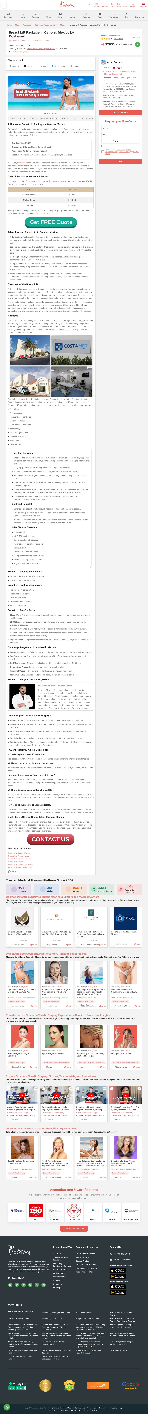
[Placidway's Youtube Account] (23, 1285)
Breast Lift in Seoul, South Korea (20, 867)
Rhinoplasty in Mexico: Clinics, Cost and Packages (90, 1054)
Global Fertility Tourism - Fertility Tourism (22, 1351)
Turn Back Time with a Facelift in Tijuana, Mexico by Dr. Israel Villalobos (125, 1108)
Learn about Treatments (86, 1268)
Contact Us (58, 1284)
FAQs (76, 118)
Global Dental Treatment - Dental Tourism (56, 1351)
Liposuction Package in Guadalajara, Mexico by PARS (124, 990)
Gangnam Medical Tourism (87, 1318)
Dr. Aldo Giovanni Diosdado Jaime (55, 685)
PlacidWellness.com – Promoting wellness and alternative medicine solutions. (23, 1335)
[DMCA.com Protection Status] (69, 1385)
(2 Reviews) (22, 941)
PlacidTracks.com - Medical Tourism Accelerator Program (122, 1319)
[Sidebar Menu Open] (3, 5)
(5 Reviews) (56, 941)
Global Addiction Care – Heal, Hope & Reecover (88, 1351)
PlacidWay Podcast (84, 1312)
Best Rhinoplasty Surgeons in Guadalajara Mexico (21, 1162)
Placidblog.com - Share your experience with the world (122, 1326)
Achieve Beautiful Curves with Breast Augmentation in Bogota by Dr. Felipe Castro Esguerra (21, 1108)
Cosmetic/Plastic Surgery (45, 25)
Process (33, 118)
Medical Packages (23, 25)
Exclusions (54, 118)
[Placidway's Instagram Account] (37, 1285)
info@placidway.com (123, 1259)
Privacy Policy (124, 152)
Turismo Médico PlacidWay (20, 1318)
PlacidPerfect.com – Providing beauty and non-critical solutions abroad (56, 1335)
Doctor (65, 118)
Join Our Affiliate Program (60, 1258)
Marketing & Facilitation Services (62, 1264)
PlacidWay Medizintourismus (20, 1311)
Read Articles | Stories (85, 1272)
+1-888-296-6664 (122, 1254)
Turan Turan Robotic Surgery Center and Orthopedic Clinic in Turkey (90, 934)
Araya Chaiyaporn (21, 52)
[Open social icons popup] (102, 44)
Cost (13, 118)
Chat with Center (120, 112)
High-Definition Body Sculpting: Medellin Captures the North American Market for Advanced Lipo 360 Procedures (91, 1163)
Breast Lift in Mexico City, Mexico (20, 865)
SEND (120, 161)
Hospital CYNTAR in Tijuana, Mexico (123, 933)
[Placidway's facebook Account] (10, 1285)
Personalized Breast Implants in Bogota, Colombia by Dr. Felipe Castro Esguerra (90, 1108)
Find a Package (82, 1257)
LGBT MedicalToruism (119, 1350)
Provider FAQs (59, 1277)
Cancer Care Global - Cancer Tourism (20, 1357)
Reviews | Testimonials (86, 1265)
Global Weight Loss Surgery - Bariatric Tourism (122, 1343)
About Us (57, 1254)
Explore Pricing (82, 1261)
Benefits (23, 118)
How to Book (87, 118)
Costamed (22, 163)
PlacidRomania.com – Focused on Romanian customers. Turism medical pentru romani (22, 1327)
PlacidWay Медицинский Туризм (56, 1312)
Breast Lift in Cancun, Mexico (19, 853)
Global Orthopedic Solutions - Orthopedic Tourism (55, 1357)
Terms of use (120, 150)
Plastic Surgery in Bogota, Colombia (19, 1054)
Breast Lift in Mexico (15, 862)
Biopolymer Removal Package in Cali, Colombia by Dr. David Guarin (56, 991)
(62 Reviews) (92, 941)
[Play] (137, 44)
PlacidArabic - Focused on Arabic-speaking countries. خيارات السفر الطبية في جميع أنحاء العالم (91, 1335)
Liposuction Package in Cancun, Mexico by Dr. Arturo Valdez (22, 990)
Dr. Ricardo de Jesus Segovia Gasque (41, 49)
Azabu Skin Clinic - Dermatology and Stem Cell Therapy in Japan (56, 933)
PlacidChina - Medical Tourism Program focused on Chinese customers (55, 1327)
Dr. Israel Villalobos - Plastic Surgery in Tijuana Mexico (20, 933)
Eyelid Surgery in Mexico (53, 1053)
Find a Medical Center (85, 1254)
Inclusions (44, 118)
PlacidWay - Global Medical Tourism (122, 1313)
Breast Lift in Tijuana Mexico (18, 856)
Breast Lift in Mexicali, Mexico (19, 859)
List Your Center (60, 1269)
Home (9, 25)
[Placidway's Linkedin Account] (43, 1285)
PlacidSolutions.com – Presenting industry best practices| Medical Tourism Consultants (90, 1327)
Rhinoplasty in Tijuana (121, 1053)
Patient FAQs (59, 1273)
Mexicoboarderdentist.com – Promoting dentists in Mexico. (123, 1334)
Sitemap (56, 1288)
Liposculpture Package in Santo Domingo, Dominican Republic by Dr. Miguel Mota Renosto (91, 991)
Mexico (63, 25)
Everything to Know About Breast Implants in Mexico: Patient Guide (123, 1163)
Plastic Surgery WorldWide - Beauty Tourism (54, 1343)
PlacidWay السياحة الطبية (52, 1318)
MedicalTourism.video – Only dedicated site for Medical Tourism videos (23, 1344)
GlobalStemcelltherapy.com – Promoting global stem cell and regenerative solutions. (89, 1344)
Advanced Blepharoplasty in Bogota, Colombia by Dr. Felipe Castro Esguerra (55, 1108)
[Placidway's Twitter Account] (17, 1285)
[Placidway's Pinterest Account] (30, 1285)
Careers (56, 1280)
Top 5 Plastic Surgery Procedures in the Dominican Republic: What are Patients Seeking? (55, 1163)
